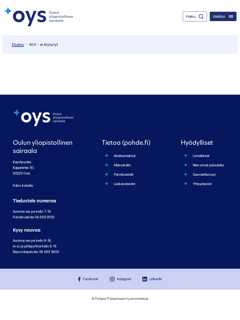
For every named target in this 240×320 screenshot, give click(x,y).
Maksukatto (122, 165)
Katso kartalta (23, 185)
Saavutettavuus (204, 174)
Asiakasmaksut (124, 156)
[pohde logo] (38, 16)
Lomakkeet (201, 156)
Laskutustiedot (124, 184)
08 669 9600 (49, 252)
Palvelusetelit (123, 174)
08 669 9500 (45, 217)
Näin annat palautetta (208, 165)
